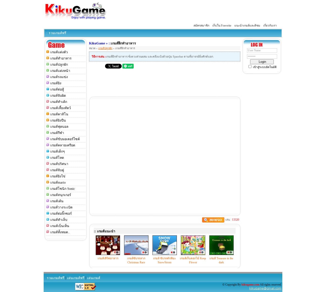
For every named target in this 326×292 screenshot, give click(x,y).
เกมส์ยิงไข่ (57, 176)
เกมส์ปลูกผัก (59, 64)
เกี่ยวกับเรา (270, 25)
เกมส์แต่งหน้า (60, 71)
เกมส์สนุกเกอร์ (60, 195)
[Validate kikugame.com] (85, 289)
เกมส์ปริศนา (59, 164)
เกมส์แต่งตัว (59, 52)
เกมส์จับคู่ (57, 170)
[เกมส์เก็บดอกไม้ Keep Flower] (193, 254)
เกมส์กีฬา (57, 133)
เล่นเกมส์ (93, 278)
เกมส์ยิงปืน (58, 120)
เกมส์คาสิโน (59, 114)
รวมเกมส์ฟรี (55, 278)
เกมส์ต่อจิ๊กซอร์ (61, 213)
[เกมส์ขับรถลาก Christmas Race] (136, 254)
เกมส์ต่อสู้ (57, 89)
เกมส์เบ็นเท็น (59, 226)
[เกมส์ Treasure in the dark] (221, 254)
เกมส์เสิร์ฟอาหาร (108, 258)
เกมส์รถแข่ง (59, 77)
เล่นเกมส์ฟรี (75, 278)
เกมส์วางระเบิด (61, 207)
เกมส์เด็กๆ (57, 151)
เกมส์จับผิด (58, 95)
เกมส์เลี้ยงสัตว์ (60, 108)
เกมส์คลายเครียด (62, 145)
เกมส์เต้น (56, 201)
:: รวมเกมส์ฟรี (56, 33)
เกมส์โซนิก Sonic (62, 189)
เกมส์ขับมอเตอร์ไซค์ (65, 139)
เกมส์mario (58, 182)
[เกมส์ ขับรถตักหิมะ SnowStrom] (164, 254)
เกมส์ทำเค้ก (58, 102)
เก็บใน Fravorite (221, 25)
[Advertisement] (195, 11)
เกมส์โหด (57, 157)
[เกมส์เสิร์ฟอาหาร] (108, 254)
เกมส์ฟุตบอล (59, 126)
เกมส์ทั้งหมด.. (60, 232)
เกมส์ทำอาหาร (61, 58)
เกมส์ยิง (55, 83)
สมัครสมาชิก (201, 25)
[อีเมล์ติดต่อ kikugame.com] (265, 289)
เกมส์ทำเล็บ (58, 220)
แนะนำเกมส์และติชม (247, 25)
